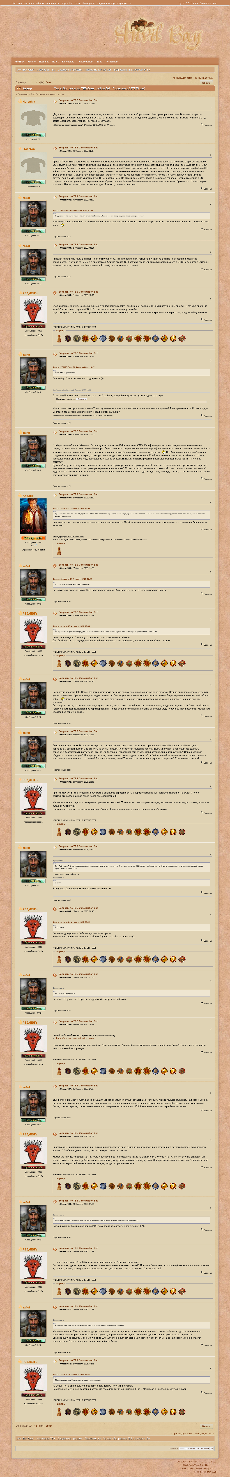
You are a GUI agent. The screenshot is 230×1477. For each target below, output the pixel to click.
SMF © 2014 (194, 1462)
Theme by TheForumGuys (204, 1471)
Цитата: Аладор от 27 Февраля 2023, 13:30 (72, 579)
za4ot (26, 198)
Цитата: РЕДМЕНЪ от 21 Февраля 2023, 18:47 (74, 367)
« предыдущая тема (181, 77)
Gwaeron (29, 149)
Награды (60, 330)
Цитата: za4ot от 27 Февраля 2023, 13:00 (71, 508)
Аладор (28, 496)
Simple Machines (209, 1462)
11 (32, 82)
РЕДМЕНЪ (30, 293)
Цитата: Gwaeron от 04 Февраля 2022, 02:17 (73, 210)
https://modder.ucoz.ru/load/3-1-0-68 (75, 1038)
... (30, 82)
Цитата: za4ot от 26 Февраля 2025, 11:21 (71, 1374)
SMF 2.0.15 (182, 1462)
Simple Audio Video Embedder (195, 1465)
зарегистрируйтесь (121, 3)
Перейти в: (173, 1448)
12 (35, 82)
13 (38, 82)
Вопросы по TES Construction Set (78, 100)
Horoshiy (29, 101)
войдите (101, 3)
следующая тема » (204, 77)
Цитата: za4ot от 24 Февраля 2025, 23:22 (71, 922)
